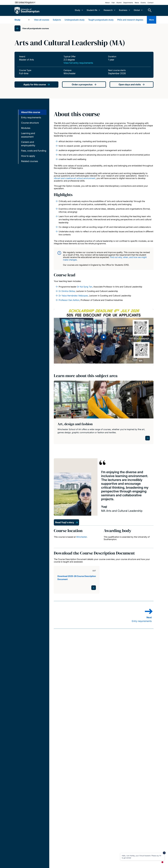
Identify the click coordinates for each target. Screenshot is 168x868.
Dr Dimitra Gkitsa (67, 291)
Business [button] (123, 10)
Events (143, 3)
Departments (128, 3)
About (107, 3)
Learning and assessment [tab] (28, 135)
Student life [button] (92, 10)
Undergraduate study (75, 20)
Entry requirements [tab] (31, 117)
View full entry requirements (78, 63)
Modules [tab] (25, 128)
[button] (104, 337)
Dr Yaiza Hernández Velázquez (73, 295)
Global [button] (137, 10)
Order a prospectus (82, 84)
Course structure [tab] (30, 122)
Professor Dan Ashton (69, 300)
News (137, 3)
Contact (150, 3)
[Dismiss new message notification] (164, 852)
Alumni (118, 3)
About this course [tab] (30, 112)
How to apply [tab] (28, 156)
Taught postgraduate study (101, 20)
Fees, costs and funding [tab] (33, 150)
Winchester (81, 537)
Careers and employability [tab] (28, 144)
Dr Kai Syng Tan (84, 286)
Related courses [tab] (29, 161)
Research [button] (108, 10)
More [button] (151, 20)
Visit (113, 3)
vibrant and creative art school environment (74, 178)
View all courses (41, 20)
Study (17, 20)
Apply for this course (34, 84)
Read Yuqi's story (64, 522)
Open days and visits (130, 84)
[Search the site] (148, 10)
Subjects (57, 20)
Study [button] (77, 10)
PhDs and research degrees (130, 20)
